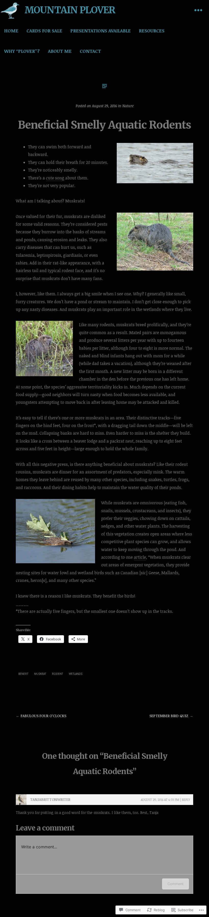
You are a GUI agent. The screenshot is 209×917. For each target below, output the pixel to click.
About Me (60, 51)
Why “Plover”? (22, 51)
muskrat (40, 674)
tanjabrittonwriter (50, 799)
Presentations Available (100, 30)
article (140, 557)
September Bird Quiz (168, 715)
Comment (175, 884)
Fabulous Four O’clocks (43, 715)
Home (11, 30)
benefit (23, 674)
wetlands (75, 674)
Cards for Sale (44, 30)
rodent (57, 674)
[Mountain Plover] (10, 10)
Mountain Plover (69, 10)
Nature (128, 105)
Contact (90, 51)
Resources (151, 30)
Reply (186, 800)
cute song (55, 178)
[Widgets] (198, 10)
